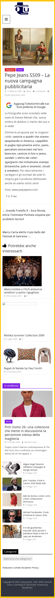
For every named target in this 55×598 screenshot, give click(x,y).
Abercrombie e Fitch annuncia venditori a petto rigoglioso (23, 290)
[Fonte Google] (27, 105)
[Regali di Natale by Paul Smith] (27, 347)
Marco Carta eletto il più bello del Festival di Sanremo (23, 234)
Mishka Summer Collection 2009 (24, 335)
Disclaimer (26, 567)
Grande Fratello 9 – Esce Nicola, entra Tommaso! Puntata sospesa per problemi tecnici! (26, 215)
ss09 (23, 95)
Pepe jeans (15, 95)
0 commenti (40, 91)
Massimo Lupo (30, 442)
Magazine (10, 70)
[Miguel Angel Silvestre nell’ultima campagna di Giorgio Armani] (12, 462)
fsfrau (28, 91)
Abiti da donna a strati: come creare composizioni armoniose (36, 499)
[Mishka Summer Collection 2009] (19, 304)
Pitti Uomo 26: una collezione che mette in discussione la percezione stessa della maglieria (27, 433)
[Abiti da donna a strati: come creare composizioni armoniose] (12, 494)
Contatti (17, 567)
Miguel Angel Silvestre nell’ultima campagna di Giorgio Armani (34, 467)
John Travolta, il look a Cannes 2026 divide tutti (34, 482)
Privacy (35, 567)
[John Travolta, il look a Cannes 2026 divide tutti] (12, 479)
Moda (20, 70)
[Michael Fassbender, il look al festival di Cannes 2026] (12, 511)
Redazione (7, 567)
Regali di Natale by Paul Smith (23, 368)
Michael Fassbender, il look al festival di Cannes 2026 (36, 514)
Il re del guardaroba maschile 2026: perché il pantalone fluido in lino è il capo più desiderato (35, 532)
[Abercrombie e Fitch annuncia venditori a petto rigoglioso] (22, 257)
